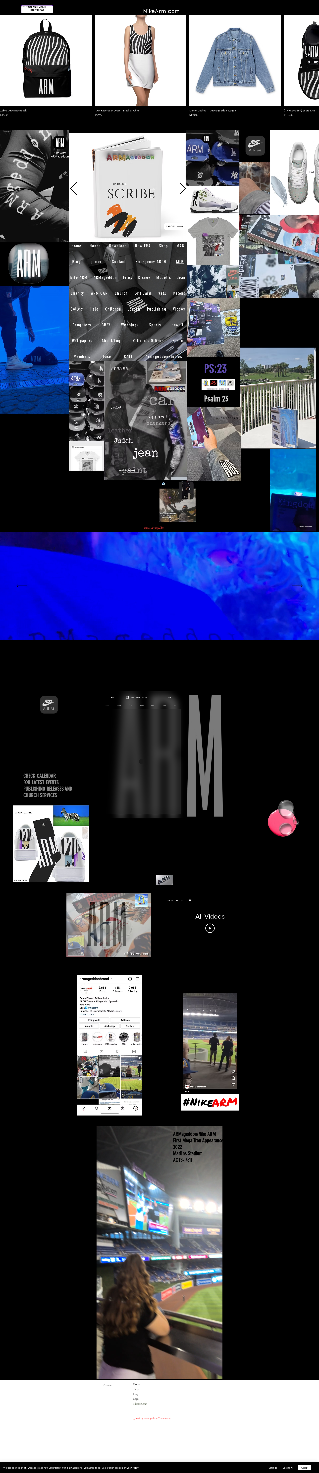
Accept (304, 1467)
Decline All (287, 1467)
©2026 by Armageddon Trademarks (152, 1418)
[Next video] (253, 922)
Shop (136, 1389)
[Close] (315, 1467)
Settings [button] (272, 1467)
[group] (159, 65)
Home (136, 1384)
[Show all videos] (210, 953)
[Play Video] (210, 928)
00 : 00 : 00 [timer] (177, 900)
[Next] (183, 188)
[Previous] (73, 188)
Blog (135, 1394)
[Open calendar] (127, 697)
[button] (312, 527)
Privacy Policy (131, 1467)
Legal (142, 1398)
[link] (189, 900)
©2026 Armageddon (154, 527)
